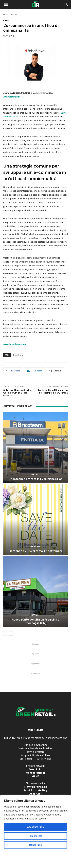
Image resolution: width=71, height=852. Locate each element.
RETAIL (14, 14)
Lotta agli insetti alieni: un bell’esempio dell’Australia (53, 391)
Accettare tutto (35, 826)
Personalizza (35, 835)
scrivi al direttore (35, 751)
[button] (5, 4)
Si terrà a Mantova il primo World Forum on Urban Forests (17, 393)
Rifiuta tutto (35, 844)
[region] (35, 823)
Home (6, 14)
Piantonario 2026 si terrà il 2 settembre (35, 551)
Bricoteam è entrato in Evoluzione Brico (35, 479)
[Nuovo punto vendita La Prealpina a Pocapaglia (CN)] (35, 591)
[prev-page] (5, 633)
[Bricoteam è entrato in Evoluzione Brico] (35, 447)
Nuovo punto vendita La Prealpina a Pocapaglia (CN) (35, 621)
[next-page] (11, 633)
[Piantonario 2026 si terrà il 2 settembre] (35, 519)
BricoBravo (18, 355)
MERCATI (35, 546)
